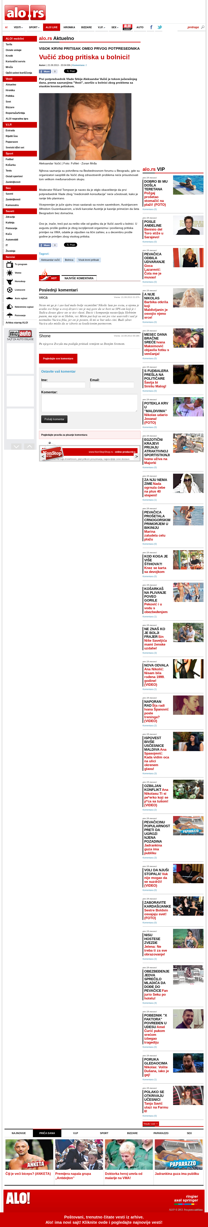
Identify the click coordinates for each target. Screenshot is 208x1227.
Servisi (10, 257)
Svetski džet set (15, 147)
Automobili (12, 239)
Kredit (9, 55)
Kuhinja (10, 222)
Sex (8, 188)
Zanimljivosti (13, 182)
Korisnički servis (15, 61)
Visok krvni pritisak (88, 260)
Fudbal (9, 159)
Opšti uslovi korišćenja (19, 72)
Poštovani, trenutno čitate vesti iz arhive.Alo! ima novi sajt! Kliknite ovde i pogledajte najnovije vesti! (104, 1220)
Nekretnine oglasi (24, 307)
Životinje (10, 251)
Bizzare (10, 107)
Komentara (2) (150, 725)
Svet (8, 101)
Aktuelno (11, 84)
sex (114, 27)
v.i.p (75, 1133)
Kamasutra (12, 205)
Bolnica (69, 260)
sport (33, 27)
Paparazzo (12, 141)
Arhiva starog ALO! (17, 322)
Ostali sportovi (14, 176)
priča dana (47, 1133)
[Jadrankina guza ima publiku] (179, 1155)
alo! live (51, 27)
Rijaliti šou (12, 136)
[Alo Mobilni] (127, 27)
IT (7, 245)
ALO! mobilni (15, 38)
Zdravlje (10, 217)
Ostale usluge (14, 50)
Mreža (9, 67)
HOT (54, 278)
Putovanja (11, 228)
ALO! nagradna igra (17, 118)
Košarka (11, 165)
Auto (139, 27)
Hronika (10, 90)
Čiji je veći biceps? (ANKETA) (28, 1173)
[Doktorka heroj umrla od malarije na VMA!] (129, 1155)
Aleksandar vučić (50, 260)
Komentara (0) (150, 209)
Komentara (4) (150, 1003)
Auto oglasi (21, 298)
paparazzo (161, 1133)
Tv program (21, 264)
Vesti (9, 78)
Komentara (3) (150, 653)
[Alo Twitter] (158, 27)
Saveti (9, 193)
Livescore (20, 290)
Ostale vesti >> (151, 1123)
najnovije (19, 1133)
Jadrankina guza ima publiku (177, 1173)
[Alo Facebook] (150, 27)
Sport (9, 153)
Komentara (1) (150, 500)
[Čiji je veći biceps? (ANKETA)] (29, 1155)
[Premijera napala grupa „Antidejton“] (79, 1155)
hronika (69, 27)
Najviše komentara (79, 278)
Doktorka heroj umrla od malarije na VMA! (123, 1176)
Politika (10, 96)
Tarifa (9, 44)
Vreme (18, 273)
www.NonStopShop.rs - (112, 452)
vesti (17, 27)
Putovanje (20, 315)
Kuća (9, 234)
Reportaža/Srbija (15, 113)
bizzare (86, 27)
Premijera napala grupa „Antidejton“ (73, 1176)
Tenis (9, 170)
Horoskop (20, 281)
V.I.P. (101, 27)
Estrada (10, 130)
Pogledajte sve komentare (58, 358)
